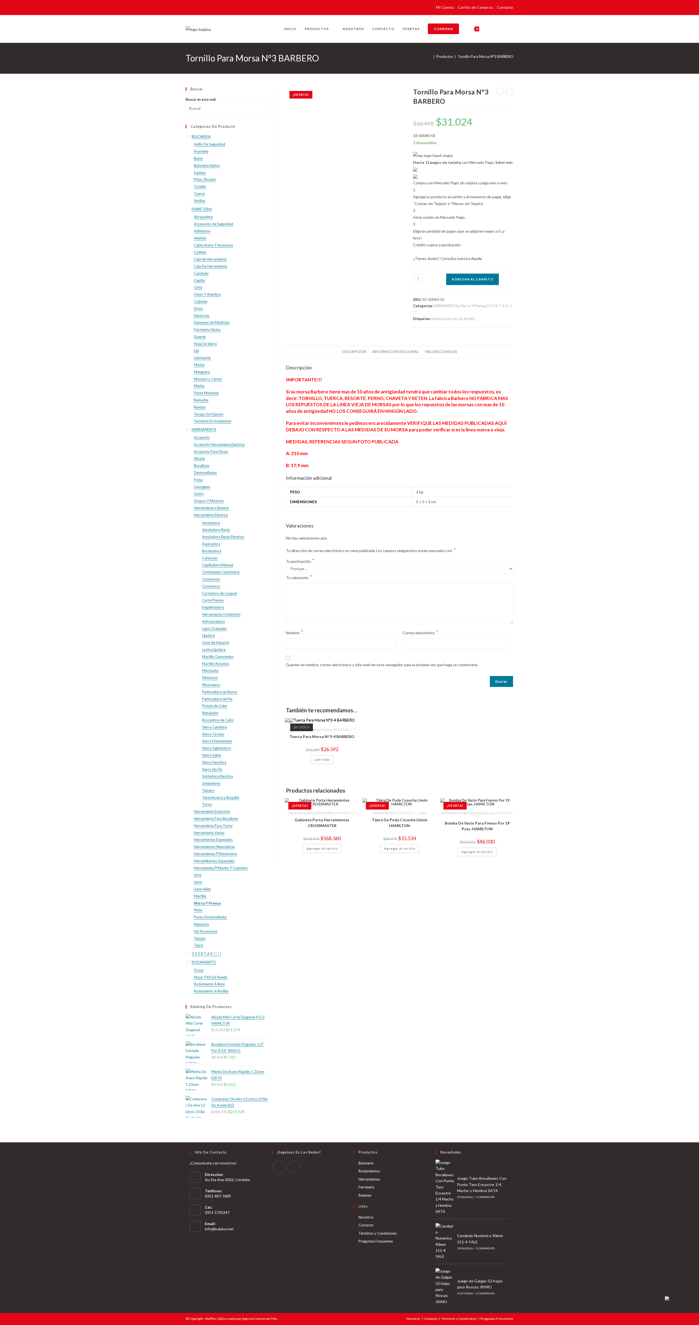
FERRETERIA (324, 813)
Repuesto (201, 924)
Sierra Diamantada (217, 741)
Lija (196, 350)
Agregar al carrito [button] (322, 848)
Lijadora (208, 635)
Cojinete (200, 301)
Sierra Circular (213, 734)
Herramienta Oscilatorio (221, 614)
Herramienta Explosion (212, 811)
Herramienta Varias (209, 833)
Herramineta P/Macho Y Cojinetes (221, 868)
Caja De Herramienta (210, 266)
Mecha (199, 386)
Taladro (208, 790)
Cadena (200, 252)
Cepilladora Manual (217, 565)
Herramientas (369, 1179)
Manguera (202, 372)
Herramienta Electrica (211, 515)
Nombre (294, 632)
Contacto (505, 7)
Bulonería (366, 1163)
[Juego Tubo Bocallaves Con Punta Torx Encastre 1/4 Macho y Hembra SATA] (445, 1187)
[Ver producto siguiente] (509, 91)
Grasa (198, 970)
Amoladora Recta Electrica (223, 537)
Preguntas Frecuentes (376, 1241)
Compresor (211, 579)
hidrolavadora (213, 621)
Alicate (199, 458)
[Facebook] (279, 1166)
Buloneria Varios (207, 165)
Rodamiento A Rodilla (211, 991)
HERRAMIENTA (446, 306)
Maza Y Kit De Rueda (210, 977)
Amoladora (211, 523)
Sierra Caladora (214, 727)
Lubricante (202, 357)
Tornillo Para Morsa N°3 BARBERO (485, 56)
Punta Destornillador (210, 917)
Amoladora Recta (216, 529)
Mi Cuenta (445, 7)
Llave (198, 882)
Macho (199, 365)
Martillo (200, 896)
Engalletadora (213, 607)
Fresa (198, 480)
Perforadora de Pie (217, 699)
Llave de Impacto (215, 642)
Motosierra (211, 685)
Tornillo (200, 186)
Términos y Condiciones (378, 1233)
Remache (201, 400)
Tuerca (199, 193)
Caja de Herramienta (300, 813)
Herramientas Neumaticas (214, 846)
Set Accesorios (205, 931)
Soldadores (211, 783)
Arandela (201, 151)
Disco (198, 308)
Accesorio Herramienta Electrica (219, 444)
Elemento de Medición (211, 322)
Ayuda (476, 258)
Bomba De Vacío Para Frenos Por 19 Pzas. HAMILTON (477, 826)
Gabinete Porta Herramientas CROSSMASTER (322, 822)
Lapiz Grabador (214, 628)
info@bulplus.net (219, 1228)
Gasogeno (202, 487)
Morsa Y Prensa (472, 306)
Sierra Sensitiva (214, 762)
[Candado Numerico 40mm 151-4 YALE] (445, 1241)
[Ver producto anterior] (500, 91)
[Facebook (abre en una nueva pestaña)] (189, 8)
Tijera (422, 813)
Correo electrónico (420, 632)
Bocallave (201, 465)
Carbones (210, 558)
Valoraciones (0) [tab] (441, 352)
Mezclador (210, 670)
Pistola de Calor (214, 706)
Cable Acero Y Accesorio (213, 245)
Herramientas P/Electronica (215, 854)
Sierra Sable (211, 755)
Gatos (199, 493)
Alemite (200, 238)
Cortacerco (211, 586)
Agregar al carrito (472, 279)
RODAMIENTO (204, 962)
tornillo (469, 318)
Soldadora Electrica (217, 776)
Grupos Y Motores (209, 501)
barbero (438, 318)
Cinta (198, 287)
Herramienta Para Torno (213, 825)
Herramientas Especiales (478, 813)
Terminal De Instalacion (212, 421)
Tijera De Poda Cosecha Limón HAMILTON (399, 822)
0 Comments (485, 1197)
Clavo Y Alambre (207, 294)
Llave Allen (202, 889)
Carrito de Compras (475, 7)
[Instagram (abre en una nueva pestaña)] (196, 8)
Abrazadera (203, 217)
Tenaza (199, 938)
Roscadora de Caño (217, 720)
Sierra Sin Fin (212, 769)
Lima (197, 875)
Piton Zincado (205, 179)
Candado (201, 273)
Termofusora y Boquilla (220, 797)
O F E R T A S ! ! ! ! (343, 730)
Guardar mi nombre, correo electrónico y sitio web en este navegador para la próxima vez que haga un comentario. (382, 664)
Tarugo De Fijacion (208, 414)
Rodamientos (369, 1171)
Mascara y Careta (208, 379)
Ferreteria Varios (207, 329)
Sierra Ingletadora (216, 748)
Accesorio (202, 437)
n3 (460, 318)
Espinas (200, 172)
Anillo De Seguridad (209, 144)
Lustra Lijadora (214, 649)
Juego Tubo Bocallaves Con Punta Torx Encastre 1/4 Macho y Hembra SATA (482, 1184)
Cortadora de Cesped (219, 593)
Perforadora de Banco (219, 692)
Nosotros (366, 1217)
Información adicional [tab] (395, 352)
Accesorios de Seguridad (213, 224)
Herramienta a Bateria (211, 508)
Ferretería (366, 1187)
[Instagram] (293, 1166)
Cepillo (199, 280)
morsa (451, 318)
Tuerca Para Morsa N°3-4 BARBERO (321, 736)
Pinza (198, 910)
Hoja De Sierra (205, 344)
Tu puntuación (300, 561)
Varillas (199, 200)
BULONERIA (201, 136)
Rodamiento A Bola (209, 984)
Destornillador (205, 472)
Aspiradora (211, 544)
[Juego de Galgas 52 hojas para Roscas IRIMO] (445, 1286)
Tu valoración (299, 577)
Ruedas (200, 407)
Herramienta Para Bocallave (216, 818)
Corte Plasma (213, 600)
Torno (207, 804)
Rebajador (210, 713)
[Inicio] (430, 56)
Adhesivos (202, 231)
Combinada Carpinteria (220, 572)
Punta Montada (206, 393)
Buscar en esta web (201, 99)
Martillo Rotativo (215, 664)
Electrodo (201, 315)
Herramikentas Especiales (214, 861)
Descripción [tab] (354, 352)
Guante (200, 336)
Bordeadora (211, 551)
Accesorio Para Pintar (211, 451)
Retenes (365, 1195)
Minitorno (210, 677)
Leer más (322, 759)
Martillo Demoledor (218, 656)
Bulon (198, 158)
